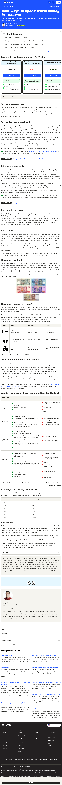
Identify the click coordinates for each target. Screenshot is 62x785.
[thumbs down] (33, 583)
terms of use (27, 564)
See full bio (38, 618)
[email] (4, 608)
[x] (8, 608)
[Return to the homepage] (8, 2)
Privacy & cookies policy (28, 759)
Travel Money (10, 6)
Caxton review (5, 667)
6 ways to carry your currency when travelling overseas (15, 683)
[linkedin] (11, 608)
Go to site (32, 75)
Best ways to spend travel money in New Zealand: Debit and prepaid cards (14, 704)
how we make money (50, 770)
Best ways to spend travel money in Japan (45, 655)
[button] (31, 630)
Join (58, 2)
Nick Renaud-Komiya (10, 604)
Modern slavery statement (41, 759)
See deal (11, 75)
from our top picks (46, 51)
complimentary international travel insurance (42, 151)
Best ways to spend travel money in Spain (45, 667)
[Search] (49, 2)
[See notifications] (53, 2)
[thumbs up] (28, 583)
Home (3, 6)
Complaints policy (53, 759)
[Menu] (2, 2)
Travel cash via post (7, 655)
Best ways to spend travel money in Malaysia (46, 694)
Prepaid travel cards (38, 709)
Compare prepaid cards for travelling (24, 203)
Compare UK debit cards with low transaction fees (29, 159)
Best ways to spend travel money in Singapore (46, 682)
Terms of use (18, 759)
